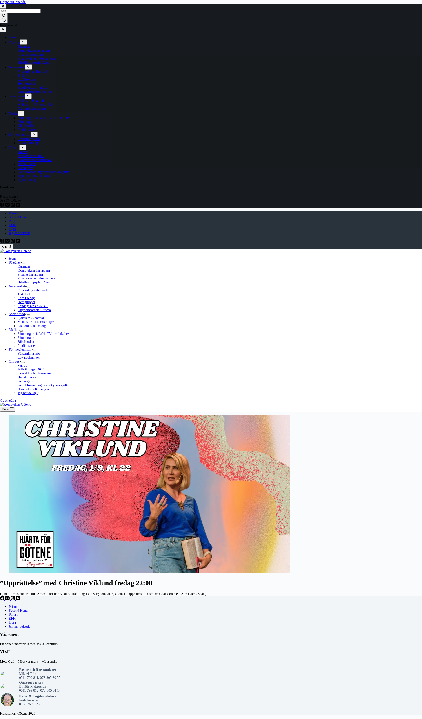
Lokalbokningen (29, 357)
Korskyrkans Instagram (34, 270)
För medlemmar (20, 349)
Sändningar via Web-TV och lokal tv (43, 334)
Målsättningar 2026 (31, 369)
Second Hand (18, 217)
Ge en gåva (25, 381)
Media (13, 330)
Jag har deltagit (19, 233)
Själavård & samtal (31, 318)
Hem (12, 258)
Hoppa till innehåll (13, 2)
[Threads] (13, 242)
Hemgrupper (26, 302)
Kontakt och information (35, 373)
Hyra (12, 229)
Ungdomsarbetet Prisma (34, 310)
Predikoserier (27, 345)
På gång (14, 262)
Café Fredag (26, 298)
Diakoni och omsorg (32, 326)
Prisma (13, 213)
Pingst (13, 221)
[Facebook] (2, 242)
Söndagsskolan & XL (33, 306)
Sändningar (25, 337)
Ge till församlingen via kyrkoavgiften (44, 385)
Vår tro (22, 365)
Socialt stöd (17, 314)
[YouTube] (18, 242)
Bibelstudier (26, 341)
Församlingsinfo (29, 353)
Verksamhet (17, 286)
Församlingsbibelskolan (34, 290)
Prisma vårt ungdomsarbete (36, 278)
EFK (12, 225)
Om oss (14, 361)
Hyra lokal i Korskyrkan (34, 389)
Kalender (24, 266)
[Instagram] (8, 242)
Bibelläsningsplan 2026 (34, 282)
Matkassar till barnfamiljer (36, 322)
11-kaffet (24, 294)
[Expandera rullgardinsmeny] (23, 263)
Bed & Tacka (27, 377)
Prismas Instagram (30, 274)
